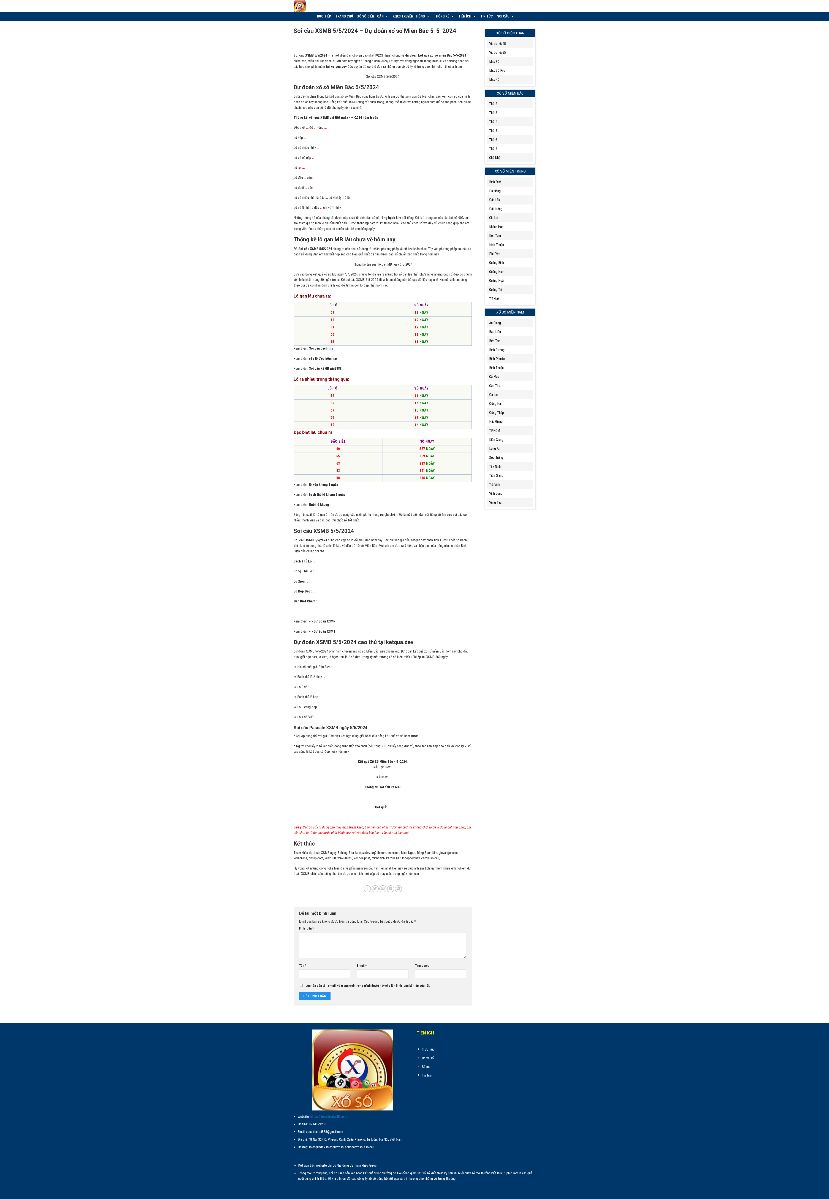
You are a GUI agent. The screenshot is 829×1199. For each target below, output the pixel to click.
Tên (302, 966)
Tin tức (486, 16)
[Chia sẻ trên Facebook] (367, 888)
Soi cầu (503, 16)
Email (362, 966)
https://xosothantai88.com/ (329, 1117)
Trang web (422, 966)
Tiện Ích (464, 16)
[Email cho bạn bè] (382, 888)
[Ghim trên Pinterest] (390, 888)
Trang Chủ (344, 16)
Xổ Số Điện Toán (370, 16)
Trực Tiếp (323, 16)
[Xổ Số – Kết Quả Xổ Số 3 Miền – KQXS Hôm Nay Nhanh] (319, 6)
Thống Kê (441, 16)
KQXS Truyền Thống (409, 16)
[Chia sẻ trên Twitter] (375, 888)
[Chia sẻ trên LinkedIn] (398, 888)
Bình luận (306, 928)
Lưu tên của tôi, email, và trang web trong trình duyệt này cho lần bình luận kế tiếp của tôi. (368, 986)
